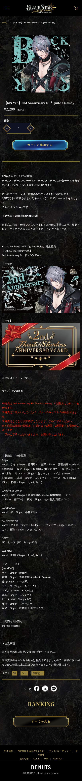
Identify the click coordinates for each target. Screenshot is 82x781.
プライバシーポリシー (60, 751)
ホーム (5, 22)
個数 (6, 120)
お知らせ (24, 758)
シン (24, 673)
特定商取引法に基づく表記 (31, 751)
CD (14, 673)
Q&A (46, 758)
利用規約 (8, 751)
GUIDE (36, 758)
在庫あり (38, 673)
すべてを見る (41, 722)
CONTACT (57, 758)
